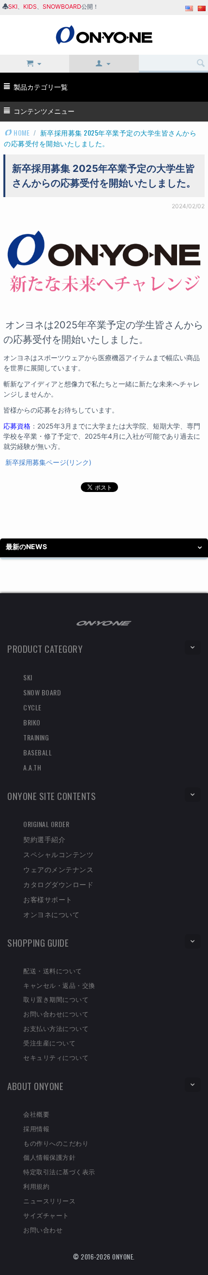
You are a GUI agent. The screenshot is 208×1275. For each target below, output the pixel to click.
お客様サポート (48, 899)
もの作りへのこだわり (56, 1143)
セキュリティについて (56, 1057)
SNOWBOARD (62, 6)
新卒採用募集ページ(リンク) (48, 462)
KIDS (30, 6)
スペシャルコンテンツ (58, 854)
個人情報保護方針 (49, 1157)
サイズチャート (46, 1215)
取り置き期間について (56, 999)
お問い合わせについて (56, 1013)
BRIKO (32, 722)
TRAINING (36, 737)
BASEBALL (37, 752)
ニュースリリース (49, 1200)
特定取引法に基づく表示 (59, 1171)
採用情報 (36, 1128)
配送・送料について (52, 970)
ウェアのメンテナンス (58, 869)
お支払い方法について (56, 1028)
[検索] (201, 63)
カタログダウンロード (58, 884)
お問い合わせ (42, 1229)
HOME (21, 132)
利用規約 (36, 1186)
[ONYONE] (104, 34)
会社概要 (36, 1114)
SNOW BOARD (42, 692)
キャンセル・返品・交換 (59, 985)
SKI (12, 6)
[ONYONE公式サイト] (104, 622)
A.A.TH (32, 767)
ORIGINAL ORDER (46, 824)
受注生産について (49, 1042)
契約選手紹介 (44, 839)
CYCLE (32, 707)
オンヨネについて (51, 914)
